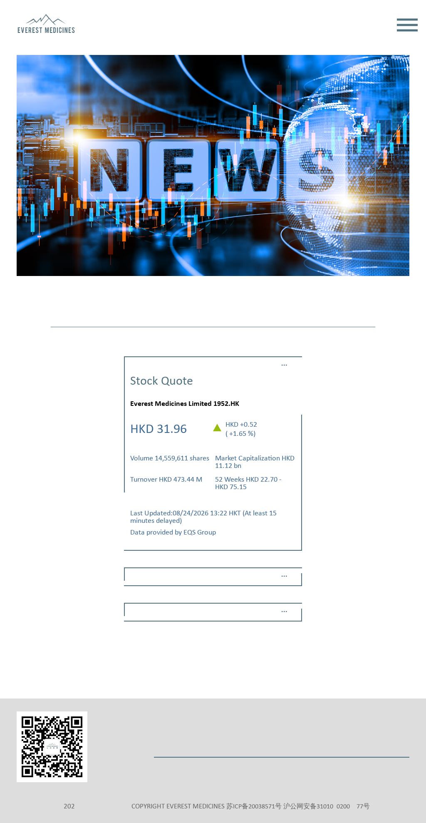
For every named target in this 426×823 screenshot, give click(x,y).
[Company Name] (46, 25)
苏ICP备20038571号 (254, 806)
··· (284, 365)
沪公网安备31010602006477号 (326, 806)
